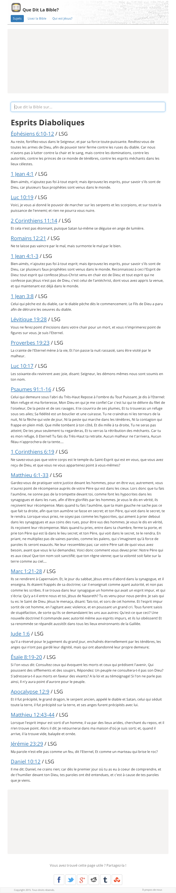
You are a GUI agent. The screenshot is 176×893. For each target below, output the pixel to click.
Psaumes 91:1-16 (31, 389)
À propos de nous (152, 889)
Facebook (59, 879)
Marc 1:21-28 (26, 571)
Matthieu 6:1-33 (30, 474)
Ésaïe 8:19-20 (26, 656)
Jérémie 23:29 (27, 743)
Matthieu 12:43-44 (33, 714)
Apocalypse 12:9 (30, 691)
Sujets (17, 18)
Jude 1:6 (20, 633)
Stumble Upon (117, 879)
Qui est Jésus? (62, 18)
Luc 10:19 (22, 197)
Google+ (82, 879)
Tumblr (105, 879)
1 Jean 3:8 (22, 296)
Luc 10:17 (22, 365)
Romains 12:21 (28, 238)
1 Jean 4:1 (22, 173)
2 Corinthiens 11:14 (34, 220)
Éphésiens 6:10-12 (32, 133)
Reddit (93, 879)
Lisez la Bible (37, 18)
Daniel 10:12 (26, 761)
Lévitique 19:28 (29, 319)
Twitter (70, 879)
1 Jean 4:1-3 (24, 255)
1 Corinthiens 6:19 (32, 451)
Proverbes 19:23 (30, 342)
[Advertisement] (88, 61)
